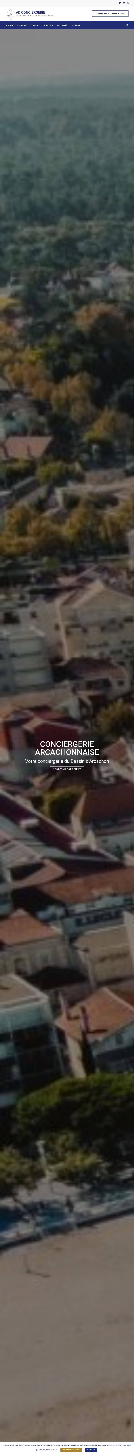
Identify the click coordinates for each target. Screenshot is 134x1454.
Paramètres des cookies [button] (71, 1450)
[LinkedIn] (124, 3)
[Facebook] (120, 3)
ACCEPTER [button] (91, 1450)
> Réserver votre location (110, 13)
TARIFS (34, 25)
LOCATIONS (47, 25)
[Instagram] (128, 3)
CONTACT (77, 25)
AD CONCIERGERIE (30, 12)
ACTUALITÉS (62, 25)
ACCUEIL (9, 25)
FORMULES (22, 25)
